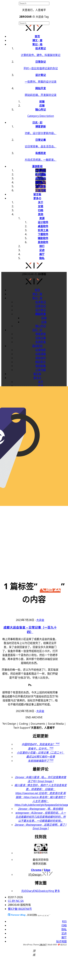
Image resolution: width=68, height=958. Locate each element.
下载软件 (43, 234)
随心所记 (40, 326)
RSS (64, 921)
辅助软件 (43, 238)
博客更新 (40, 334)
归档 (40, 210)
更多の (37, 198)
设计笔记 (40, 310)
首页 (37, 36)
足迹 (42, 250)
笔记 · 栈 (37, 44)
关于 (40, 202)
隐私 (42, 258)
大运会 (40, 620)
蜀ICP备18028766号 (20, 909)
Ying (51, 891)
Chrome (36, 870)
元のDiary (27, 891)
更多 (57, 891)
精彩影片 (40, 362)
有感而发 (40, 342)
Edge (47, 870)
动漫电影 (40, 350)
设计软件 (43, 222)
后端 (44, 322)
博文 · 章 (37, 40)
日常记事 (40, 338)
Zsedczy (44, 891)
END (36, 891)
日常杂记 (40, 306)
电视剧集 (40, 366)
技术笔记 (40, 302)
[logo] (34, 30)
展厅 (42, 254)
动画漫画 (40, 354)
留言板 (37, 194)
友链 (40, 206)
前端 (44, 318)
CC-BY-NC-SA (16, 901)
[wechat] (40, 853)
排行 (42, 246)
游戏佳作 (40, 358)
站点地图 (61, 941)
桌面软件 (43, 226)
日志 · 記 (37, 122)
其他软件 (43, 242)
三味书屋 (40, 370)
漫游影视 (37, 166)
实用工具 (43, 230)
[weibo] (34, 266)
